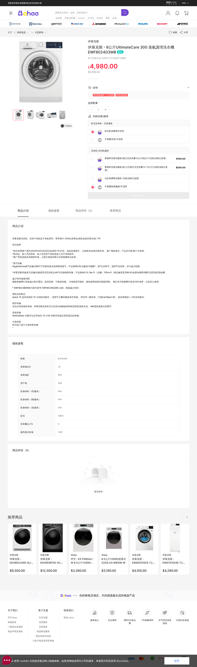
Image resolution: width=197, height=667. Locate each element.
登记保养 (16, 244)
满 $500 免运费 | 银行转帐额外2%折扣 (24, 3)
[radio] (89, 79)
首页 (10, 32)
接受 (176, 660)
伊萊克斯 (93, 41)
